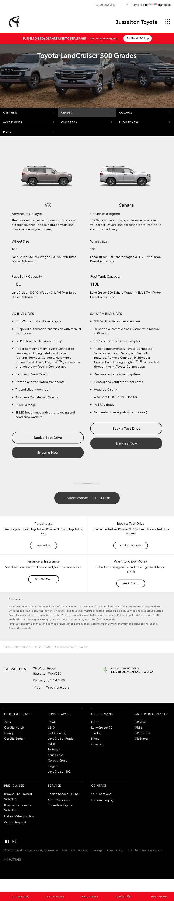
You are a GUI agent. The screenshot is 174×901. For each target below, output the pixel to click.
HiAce (95, 738)
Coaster (97, 744)
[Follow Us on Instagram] (14, 841)
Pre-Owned (14, 785)
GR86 (139, 727)
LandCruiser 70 (101, 727)
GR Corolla (142, 733)
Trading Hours (58, 687)
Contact (99, 785)
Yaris (7, 722)
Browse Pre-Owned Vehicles (18, 796)
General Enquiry (102, 800)
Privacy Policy (115, 850)
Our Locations (101, 794)
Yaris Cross (55, 755)
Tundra (96, 733)
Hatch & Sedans (18, 714)
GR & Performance (151, 714)
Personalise (43, 545)
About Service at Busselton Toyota (60, 802)
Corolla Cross (57, 760)
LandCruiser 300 (65, 646)
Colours (126, 112)
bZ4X (51, 727)
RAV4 (51, 722)
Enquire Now (129, 122)
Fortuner (54, 749)
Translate (164, 4)
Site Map (96, 850)
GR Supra (141, 738)
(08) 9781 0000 (54, 680)
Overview (10, 112)
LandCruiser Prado (61, 738)
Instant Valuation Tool (19, 816)
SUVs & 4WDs (43, 646)
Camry (8, 733)
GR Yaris (140, 722)
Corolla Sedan (14, 738)
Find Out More (43, 579)
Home (7, 646)
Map (37, 687)
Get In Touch (130, 583)
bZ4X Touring (57, 733)
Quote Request (15, 822)
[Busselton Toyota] (13, 21)
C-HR (51, 744)
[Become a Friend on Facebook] (7, 841)
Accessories (12, 122)
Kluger (52, 766)
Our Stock (69, 122)
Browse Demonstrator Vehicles (20, 807)
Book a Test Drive (48, 437)
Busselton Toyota (136, 21)
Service (54, 785)
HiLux (95, 722)
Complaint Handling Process (145, 850)
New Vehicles (23, 646)
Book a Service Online (63, 794)
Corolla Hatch (14, 727)
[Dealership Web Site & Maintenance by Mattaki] (12, 859)
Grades (66, 112)
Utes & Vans (102, 714)
